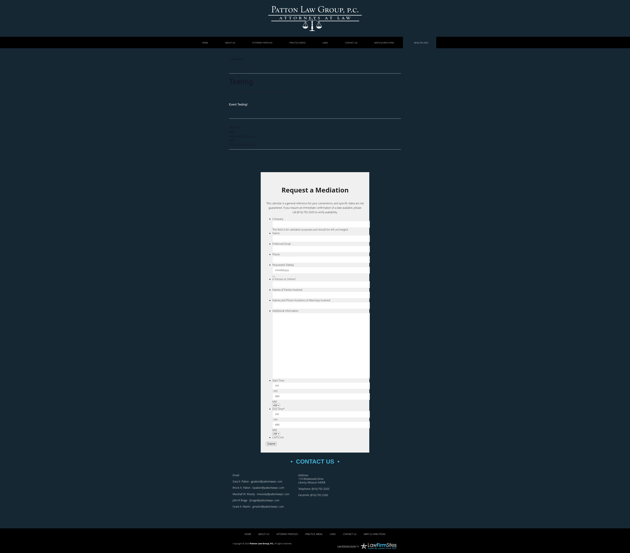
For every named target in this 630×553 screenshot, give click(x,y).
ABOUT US (230, 42)
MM (274, 402)
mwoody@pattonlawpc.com (273, 494)
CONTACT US (351, 42)
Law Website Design (346, 546)
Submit (271, 443)
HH (276, 391)
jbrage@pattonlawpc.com (264, 500)
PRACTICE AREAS (297, 42)
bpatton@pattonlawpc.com (268, 487)
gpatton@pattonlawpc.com (266, 481)
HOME (205, 42)
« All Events (236, 59)
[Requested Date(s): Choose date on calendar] (273, 276)
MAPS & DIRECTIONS (384, 42)
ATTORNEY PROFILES (262, 42)
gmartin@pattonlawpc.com (268, 506)
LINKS (325, 42)
